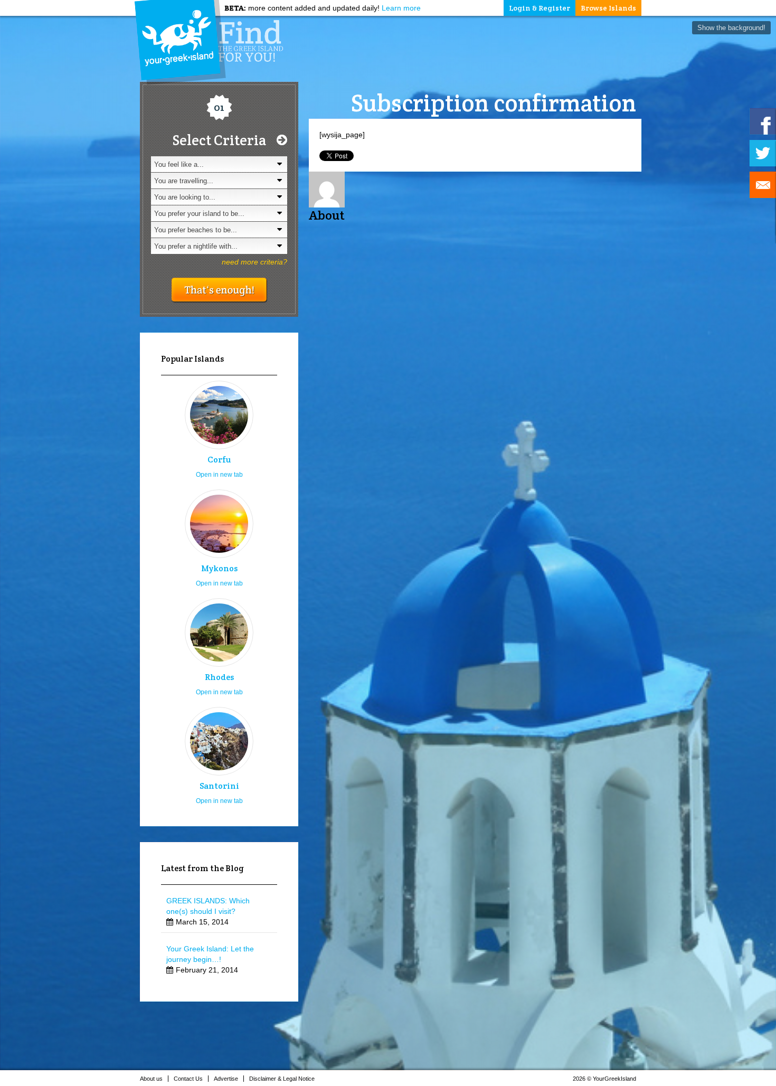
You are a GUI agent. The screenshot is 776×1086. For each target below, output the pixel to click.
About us (151, 1078)
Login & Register (539, 8)
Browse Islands (608, 8)
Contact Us (188, 1078)
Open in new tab (219, 474)
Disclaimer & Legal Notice (282, 1078)
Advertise (226, 1078)
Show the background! (731, 28)
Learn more (401, 8)
